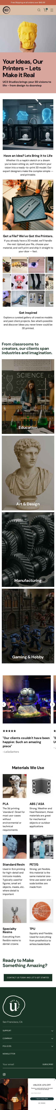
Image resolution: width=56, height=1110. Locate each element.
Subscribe (48, 1064)
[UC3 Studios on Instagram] (4, 1075)
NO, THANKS (42, 1103)
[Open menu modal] (52, 10)
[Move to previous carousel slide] (3, 704)
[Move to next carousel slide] (52, 704)
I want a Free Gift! (42, 1098)
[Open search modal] (39, 10)
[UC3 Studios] (6, 10)
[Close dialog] (54, 1080)
